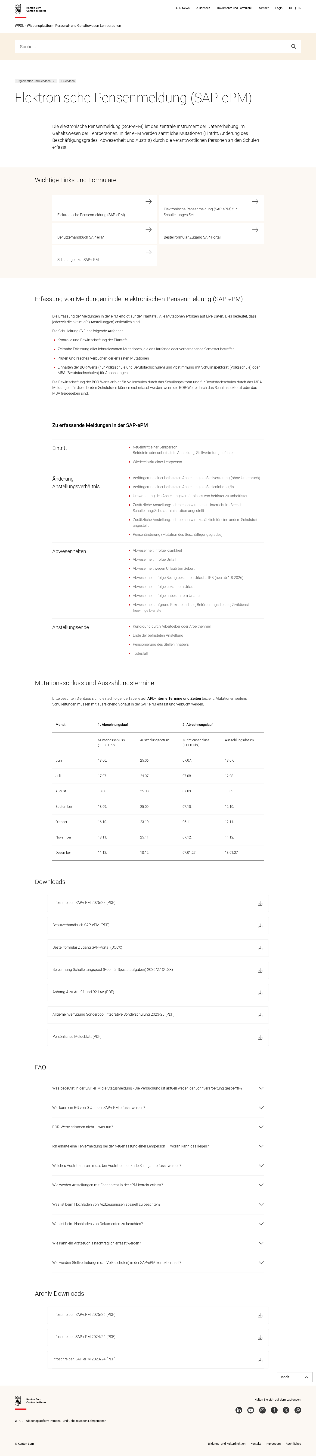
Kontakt (263, 8)
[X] (286, 1410)
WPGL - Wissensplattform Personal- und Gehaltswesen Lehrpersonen (68, 26)
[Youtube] (250, 1410)
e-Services (203, 8)
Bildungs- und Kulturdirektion (226, 1443)
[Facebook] (274, 1410)
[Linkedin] (238, 1410)
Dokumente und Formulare (234, 8)
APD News (183, 8)
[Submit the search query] (293, 46)
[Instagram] (262, 1410)
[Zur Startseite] (30, 11)
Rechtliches (293, 1443)
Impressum (273, 1443)
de (291, 8)
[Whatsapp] (297, 1410)
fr (299, 8)
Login (278, 8)
